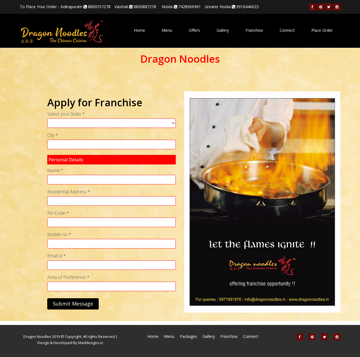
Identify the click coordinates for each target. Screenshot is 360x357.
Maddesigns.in (90, 342)
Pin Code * (58, 213)
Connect (287, 30)
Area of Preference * (68, 277)
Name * (55, 170)
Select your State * (66, 114)
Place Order (322, 30)
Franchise (254, 30)
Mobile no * (59, 234)
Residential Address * (68, 192)
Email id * (56, 256)
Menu (167, 30)
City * (52, 135)
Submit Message (73, 303)
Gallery (223, 30)
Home (139, 30)
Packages (188, 336)
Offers (194, 30)
